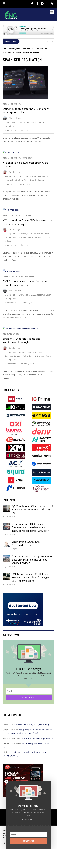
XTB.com (40, 180)
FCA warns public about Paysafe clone (36, 738)
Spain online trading (14, 180)
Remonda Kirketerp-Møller (16, 356)
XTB (34, 180)
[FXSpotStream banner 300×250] (23, 624)
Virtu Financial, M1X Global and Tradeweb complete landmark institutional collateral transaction (30, 527)
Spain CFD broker (21, 176)
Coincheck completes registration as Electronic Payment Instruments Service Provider (32, 559)
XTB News (28, 158)
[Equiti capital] (28, 34)
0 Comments (10, 130)
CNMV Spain (10, 122)
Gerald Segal (14, 172)
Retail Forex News (12, 104)
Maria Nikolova (15, 118)
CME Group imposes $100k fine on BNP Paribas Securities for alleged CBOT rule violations (31, 577)
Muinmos (31, 352)
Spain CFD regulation (39, 176)
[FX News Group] (10, 19)
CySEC (33, 295)
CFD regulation (11, 234)
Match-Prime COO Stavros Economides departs (26, 543)
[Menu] (3, 3)
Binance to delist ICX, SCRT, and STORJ (31, 724)
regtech (40, 352)
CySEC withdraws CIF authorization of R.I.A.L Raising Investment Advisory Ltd (32, 509)
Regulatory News (25, 276)
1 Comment (10, 184)
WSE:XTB (27, 180)
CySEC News (8, 276)
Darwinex (21, 122)
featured (30, 122)
